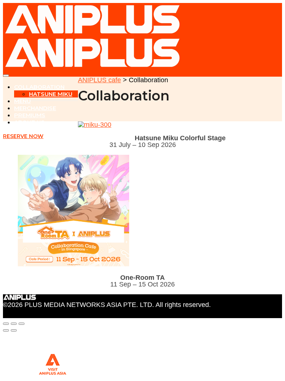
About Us (29, 122)
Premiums (29, 115)
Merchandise (35, 108)
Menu (22, 101)
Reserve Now (23, 136)
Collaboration (39, 86)
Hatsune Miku (50, 93)
